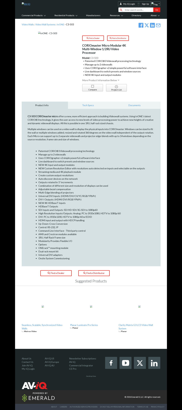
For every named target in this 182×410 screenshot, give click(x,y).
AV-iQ (72, 361)
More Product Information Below (99, 80)
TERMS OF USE (142, 407)
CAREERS (63, 407)
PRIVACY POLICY (157, 407)
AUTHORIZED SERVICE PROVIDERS (83, 407)
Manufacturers (93, 15)
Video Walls (28, 24)
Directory (136, 15)
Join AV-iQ (27, 365)
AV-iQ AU (49, 365)
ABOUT (54, 407)
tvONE (60, 24)
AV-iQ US (49, 358)
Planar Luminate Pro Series (84, 324)
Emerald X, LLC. (137, 397)
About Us (26, 358)
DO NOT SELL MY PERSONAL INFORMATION (117, 407)
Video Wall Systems (45, 24)
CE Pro (72, 368)
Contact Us (27, 361)
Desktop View (91, 376)
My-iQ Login (129, 4)
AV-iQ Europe (52, 361)
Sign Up (145, 4)
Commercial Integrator (81, 365)
